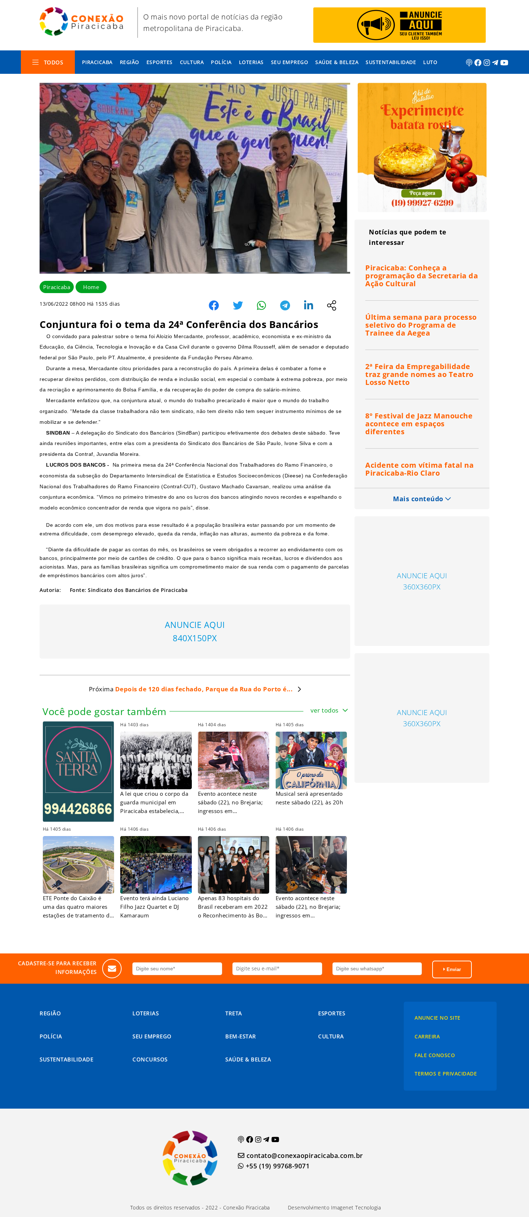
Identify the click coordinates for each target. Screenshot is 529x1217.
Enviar (453, 969)
